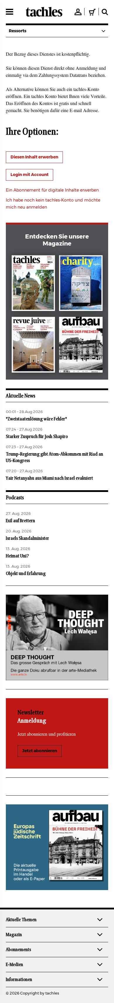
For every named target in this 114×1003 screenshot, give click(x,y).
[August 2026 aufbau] (81, 346)
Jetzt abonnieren (39, 751)
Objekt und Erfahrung (26, 573)
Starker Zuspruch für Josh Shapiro (37, 436)
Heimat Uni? (17, 556)
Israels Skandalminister (27, 538)
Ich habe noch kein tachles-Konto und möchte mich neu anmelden (53, 203)
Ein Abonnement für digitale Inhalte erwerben (52, 190)
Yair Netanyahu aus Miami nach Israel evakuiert (49, 478)
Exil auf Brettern (20, 520)
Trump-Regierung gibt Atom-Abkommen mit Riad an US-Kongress (54, 457)
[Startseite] (44, 12)
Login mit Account (30, 175)
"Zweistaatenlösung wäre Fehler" (36, 419)
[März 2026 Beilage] (81, 284)
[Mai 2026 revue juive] (33, 346)
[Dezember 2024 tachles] (33, 284)
